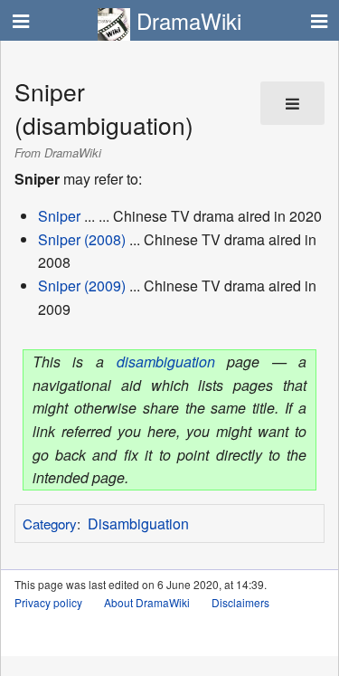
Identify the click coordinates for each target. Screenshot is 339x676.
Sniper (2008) (82, 239)
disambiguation (166, 361)
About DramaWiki (147, 602)
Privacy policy (48, 602)
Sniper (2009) (82, 285)
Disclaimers (240, 602)
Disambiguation (138, 523)
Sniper (59, 215)
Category (50, 523)
